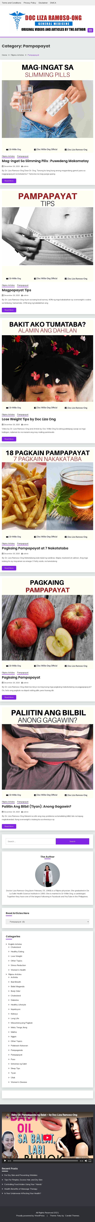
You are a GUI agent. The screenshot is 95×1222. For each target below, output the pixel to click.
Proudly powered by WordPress (30, 1215)
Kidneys (14, 1014)
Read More (9, 181)
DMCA (53, 2)
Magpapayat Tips (16, 290)
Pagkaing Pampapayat (21, 677)
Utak (13, 1077)
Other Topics (16, 960)
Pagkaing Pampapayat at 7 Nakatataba (35, 548)
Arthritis (14, 977)
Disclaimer (43, 2)
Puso (13, 1059)
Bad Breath (16, 982)
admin (25, 166)
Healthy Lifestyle (18, 1004)
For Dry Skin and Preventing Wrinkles (20, 1175)
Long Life (15, 1018)
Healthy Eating (17, 951)
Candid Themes (72, 1215)
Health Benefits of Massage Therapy (20, 1189)
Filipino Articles (8, 156)
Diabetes (15, 1000)
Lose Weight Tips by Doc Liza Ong (29, 419)
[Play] (5, 1161)
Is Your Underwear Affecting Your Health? (22, 1193)
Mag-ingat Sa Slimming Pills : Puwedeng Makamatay (45, 161)
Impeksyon (15, 1009)
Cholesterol (16, 947)
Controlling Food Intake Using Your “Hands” (23, 1184)
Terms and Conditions (11, 2)
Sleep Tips (15, 1068)
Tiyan (13, 1073)
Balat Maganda (17, 986)
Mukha (14, 1032)
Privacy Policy (30, 2)
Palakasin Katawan (19, 1045)
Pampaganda (17, 1050)
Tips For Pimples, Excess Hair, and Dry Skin (23, 1179)
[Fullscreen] (90, 1161)
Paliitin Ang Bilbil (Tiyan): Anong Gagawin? (36, 806)
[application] (47, 1137)
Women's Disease (19, 1082)
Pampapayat (22, 156)
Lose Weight (16, 956)
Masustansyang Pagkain (22, 1023)
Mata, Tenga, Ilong (19, 1027)
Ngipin (13, 1036)
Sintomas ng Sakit (19, 1064)
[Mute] (86, 1161)
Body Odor (15, 991)
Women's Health (18, 970)
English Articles (15, 944)
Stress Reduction (18, 965)
